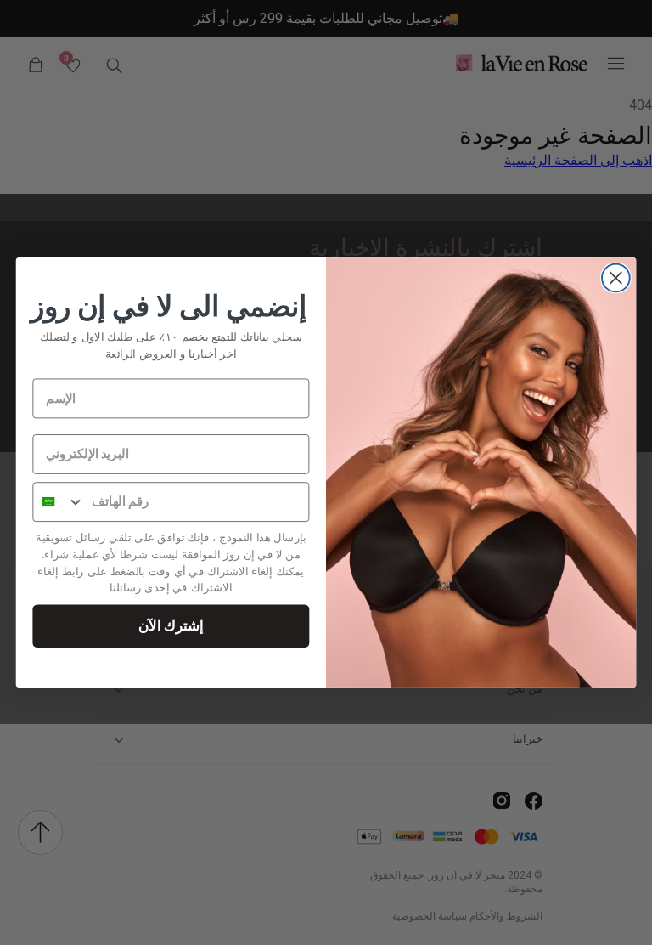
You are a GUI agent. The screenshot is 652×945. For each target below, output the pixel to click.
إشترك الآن (171, 625)
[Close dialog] (616, 278)
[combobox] (58, 502)
